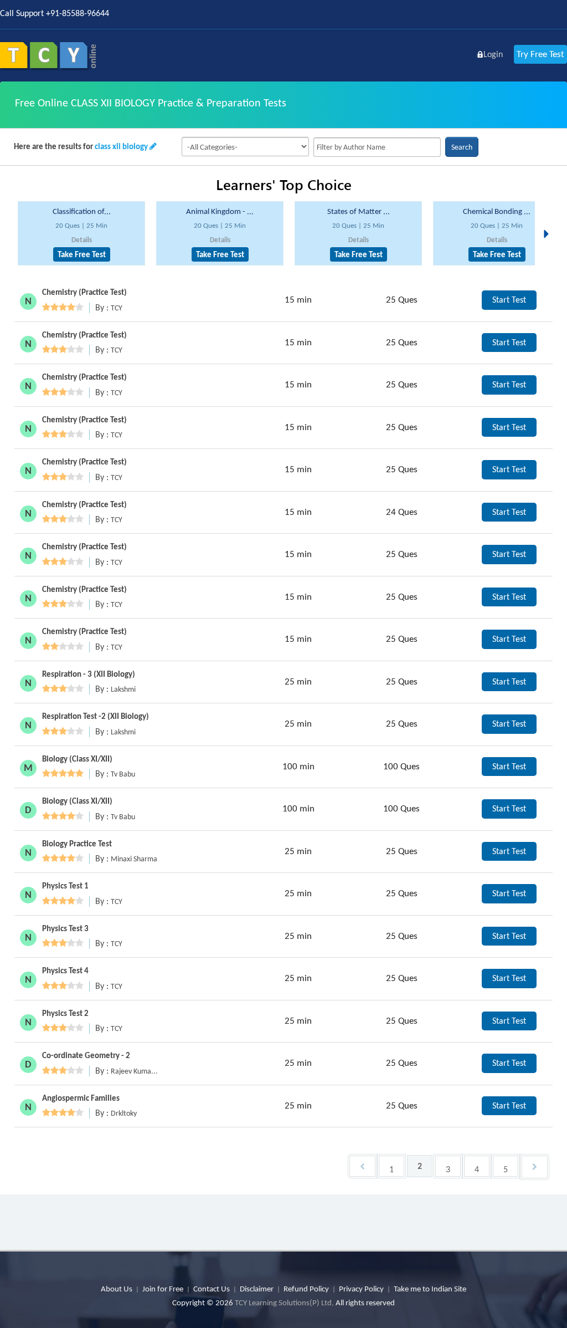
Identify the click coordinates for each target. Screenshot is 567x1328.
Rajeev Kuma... (134, 1071)
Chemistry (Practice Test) (84, 292)
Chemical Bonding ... (496, 211)
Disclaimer (257, 1289)
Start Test (509, 299)
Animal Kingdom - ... (220, 211)
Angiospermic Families (81, 1098)
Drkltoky (124, 1113)
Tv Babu (123, 774)
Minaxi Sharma (134, 859)
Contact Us (211, 1289)
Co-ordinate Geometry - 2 (86, 1055)
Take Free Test (82, 254)
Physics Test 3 (65, 928)
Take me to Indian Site (430, 1289)
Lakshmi (123, 689)
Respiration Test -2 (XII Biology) (95, 716)
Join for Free (162, 1289)
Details (81, 240)
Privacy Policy (361, 1289)
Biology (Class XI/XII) (77, 759)
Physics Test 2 (65, 1013)
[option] (81, 233)
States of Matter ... (358, 211)
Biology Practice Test (77, 844)
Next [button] (549, 220)
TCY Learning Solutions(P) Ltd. (284, 1302)
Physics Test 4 (65, 970)
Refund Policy (306, 1289)
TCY (116, 308)
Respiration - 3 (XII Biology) (88, 674)
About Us (116, 1289)
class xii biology (121, 146)
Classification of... (82, 211)
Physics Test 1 (65, 886)
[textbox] (377, 147)
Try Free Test (540, 54)
